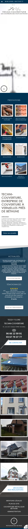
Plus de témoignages (14, 307)
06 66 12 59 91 (9, 1)
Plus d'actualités (14, 278)
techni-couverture (14, 12)
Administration (14, 511)
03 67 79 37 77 (19, 1)
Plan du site (14, 504)
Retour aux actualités (9, 233)
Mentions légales (14, 501)
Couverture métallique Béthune (14, 507)
